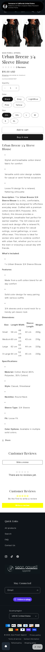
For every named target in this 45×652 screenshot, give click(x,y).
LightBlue (33, 99)
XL (14, 121)
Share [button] (8, 440)
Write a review (22, 462)
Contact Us (10, 545)
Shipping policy (30, 643)
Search (8, 534)
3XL (17, 115)
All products (10, 528)
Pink (7, 105)
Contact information (31, 639)
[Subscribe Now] (37, 590)
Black (7, 99)
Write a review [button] (22, 505)
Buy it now (22, 137)
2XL (7, 115)
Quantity (5, 83)
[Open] (6, 646)
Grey (19, 99)
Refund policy (16, 643)
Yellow (19, 105)
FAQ (7, 540)
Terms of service (14, 639)
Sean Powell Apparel (19, 635)
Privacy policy (35, 635)
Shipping (5, 75)
